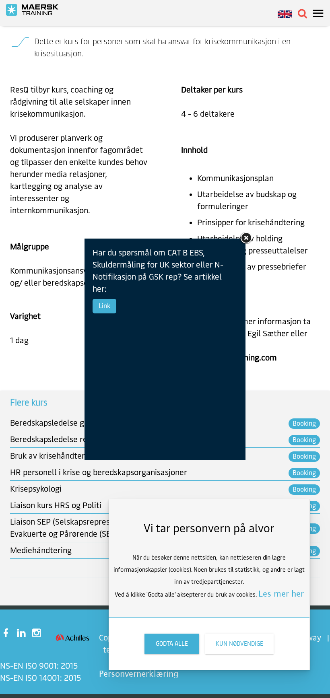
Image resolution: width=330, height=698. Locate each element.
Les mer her (281, 593)
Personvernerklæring (138, 673)
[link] (36, 10)
